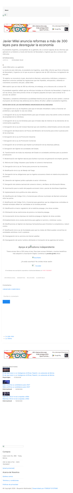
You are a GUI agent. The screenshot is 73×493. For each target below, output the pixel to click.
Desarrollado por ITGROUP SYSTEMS (45, 488)
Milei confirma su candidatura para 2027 (16, 385)
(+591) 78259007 (47, 270)
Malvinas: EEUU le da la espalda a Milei (16, 396)
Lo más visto (9, 336)
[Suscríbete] (36, 257)
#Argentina (21, 278)
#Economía (30, 278)
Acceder (38, 266)
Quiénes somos (8, 476)
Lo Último (8, 338)
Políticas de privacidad (10, 484)
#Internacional (9, 278)
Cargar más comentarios (11, 289)
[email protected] (8, 468)
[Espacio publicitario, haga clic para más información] (36, 28)
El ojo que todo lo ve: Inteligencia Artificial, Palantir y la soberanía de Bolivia (28, 373)
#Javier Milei (40, 278)
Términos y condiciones (11, 480)
